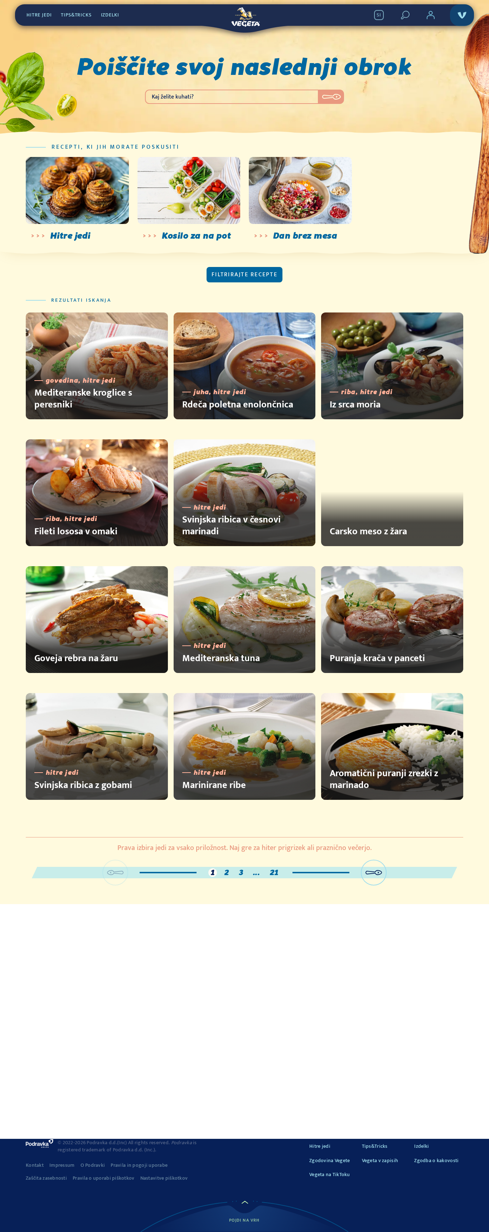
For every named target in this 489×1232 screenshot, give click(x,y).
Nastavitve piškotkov (164, 1178)
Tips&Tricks (76, 15)
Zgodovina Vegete (329, 1160)
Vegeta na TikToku (329, 1174)
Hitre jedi (39, 15)
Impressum (62, 1165)
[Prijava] (431, 15)
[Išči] (405, 15)
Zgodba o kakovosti (436, 1160)
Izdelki (110, 15)
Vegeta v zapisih (380, 1160)
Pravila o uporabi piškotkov (104, 1178)
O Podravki (93, 1165)
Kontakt (35, 1165)
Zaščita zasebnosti (46, 1178)
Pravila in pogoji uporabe (139, 1165)
